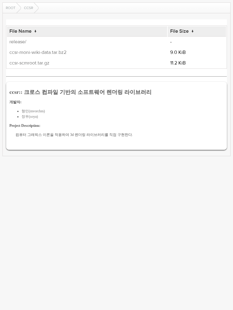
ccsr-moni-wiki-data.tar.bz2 (37, 52)
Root (10, 7)
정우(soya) (30, 116)
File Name (20, 31)
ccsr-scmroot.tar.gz (29, 63)
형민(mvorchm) (33, 111)
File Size (179, 31)
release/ (17, 42)
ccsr (28, 7)
